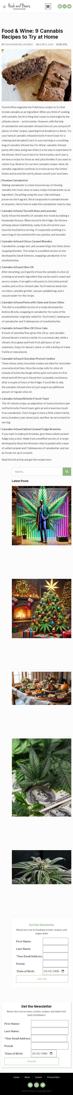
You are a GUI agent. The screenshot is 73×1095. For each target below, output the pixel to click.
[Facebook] (60, 6)
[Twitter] (69, 6)
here (48, 459)
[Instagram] (64, 6)
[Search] (67, 472)
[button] (48, 6)
